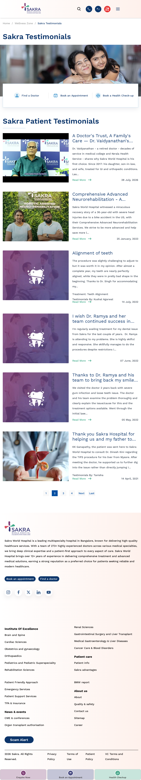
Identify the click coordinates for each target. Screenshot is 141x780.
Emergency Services (17, 689)
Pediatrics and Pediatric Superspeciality (30, 662)
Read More (79, 179)
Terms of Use (72, 756)
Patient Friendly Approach (21, 682)
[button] (23, 774)
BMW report (81, 682)
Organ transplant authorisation (24, 725)
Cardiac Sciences (15, 641)
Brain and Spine (15, 634)
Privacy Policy (51, 756)
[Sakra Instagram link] (8, 592)
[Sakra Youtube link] (48, 592)
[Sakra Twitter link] (28, 592)
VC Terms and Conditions (114, 756)
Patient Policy (90, 756)
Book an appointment (20, 578)
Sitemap (79, 718)
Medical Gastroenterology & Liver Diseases (101, 641)
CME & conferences (17, 718)
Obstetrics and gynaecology (22, 648)
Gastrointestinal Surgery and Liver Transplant (103, 634)
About (78, 697)
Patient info (81, 662)
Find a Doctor (30, 95)
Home (6, 23)
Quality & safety (84, 704)
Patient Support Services (20, 696)
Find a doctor (48, 578)
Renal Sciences (83, 627)
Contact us (81, 711)
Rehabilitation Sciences (19, 669)
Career (78, 725)
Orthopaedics (13, 655)
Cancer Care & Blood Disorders (93, 648)
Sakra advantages (85, 669)
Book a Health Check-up (118, 95)
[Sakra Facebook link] (18, 592)
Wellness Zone (24, 23)
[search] (79, 9)
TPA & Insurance (15, 703)
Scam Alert (19, 740)
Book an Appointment (74, 95)
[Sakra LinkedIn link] (38, 592)
